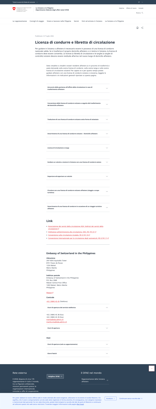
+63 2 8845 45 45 (52, 301)
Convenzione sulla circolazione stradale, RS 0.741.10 (68, 235)
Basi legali (80, 404)
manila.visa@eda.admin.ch (56, 322)
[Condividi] (142, 27)
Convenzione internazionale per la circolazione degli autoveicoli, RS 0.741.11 (77, 238)
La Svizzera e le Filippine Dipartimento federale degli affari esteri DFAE (52, 9)
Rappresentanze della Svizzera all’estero (93, 380)
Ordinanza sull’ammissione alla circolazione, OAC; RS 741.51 (71, 232)
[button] (19, 21)
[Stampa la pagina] (137, 27)
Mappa (49, 293)
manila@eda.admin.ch (54, 319)
